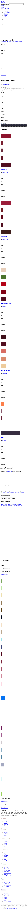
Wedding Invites (8, 875)
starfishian (6, 84)
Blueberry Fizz (5, 370)
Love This (3, 75)
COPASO (6, 886)
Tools (5, 16)
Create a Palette (4, 41)
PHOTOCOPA (7, 885)
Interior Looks (7, 870)
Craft (5, 852)
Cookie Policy (7, 901)
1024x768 (13, 506)
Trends (5, 15)
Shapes (5, 825)
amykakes (4, 306)
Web (5, 859)
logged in (9, 471)
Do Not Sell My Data (12, 908)
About (3, 890)
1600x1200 (19, 506)
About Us (6, 894)
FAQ (5, 900)
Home (5, 856)
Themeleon (6, 883)
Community (7, 12)
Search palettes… (5, 4)
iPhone (19, 504)
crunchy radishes (6, 303)
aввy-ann (4, 236)
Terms (5, 898)
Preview (15, 504)
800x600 (8, 506)
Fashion (6, 855)
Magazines (6, 871)
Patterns (6, 824)
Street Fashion (7, 873)
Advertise (6, 893)
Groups (5, 843)
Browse (6, 11)
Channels (6, 14)
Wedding (6, 860)
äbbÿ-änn (4, 169)
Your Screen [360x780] (6, 504)
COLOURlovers (5, 8)
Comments (3, 65)
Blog (5, 846)
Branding (6, 867)
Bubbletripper (5, 172)
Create (2, 7)
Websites (6, 874)
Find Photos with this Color (15, 41)
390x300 (3, 506)
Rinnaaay (4, 373)
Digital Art (6, 854)
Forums (5, 841)
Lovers (5, 844)
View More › (4, 574)
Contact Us (6, 895)
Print (5, 858)
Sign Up (3, 2)
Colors (5, 821)
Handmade (6, 868)
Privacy (5, 897)
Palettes (5, 823)
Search (2, 5)
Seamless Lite (7, 882)
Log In (2, 1)
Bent (2, 437)
